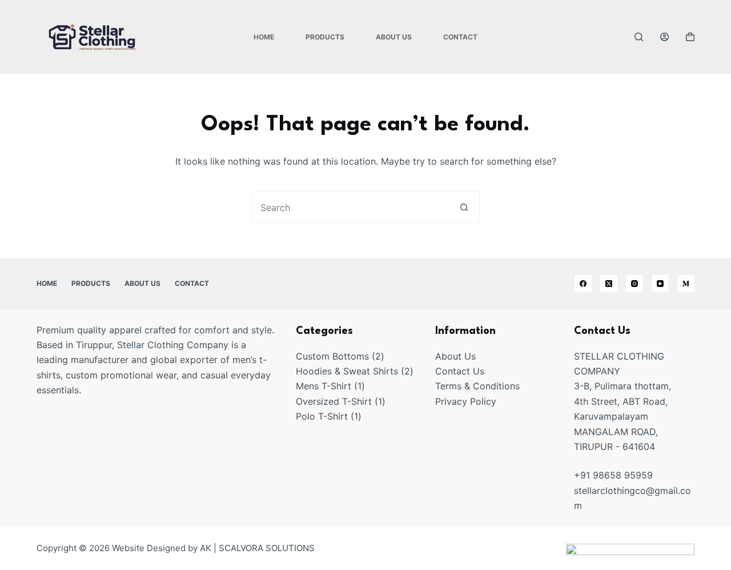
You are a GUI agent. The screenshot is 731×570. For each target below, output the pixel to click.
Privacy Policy (465, 401)
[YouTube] (660, 283)
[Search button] (464, 207)
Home (264, 37)
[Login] (664, 37)
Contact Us (459, 371)
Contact (460, 37)
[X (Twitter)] (608, 283)
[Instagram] (634, 283)
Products (325, 37)
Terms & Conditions (477, 386)
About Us (394, 37)
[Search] (638, 37)
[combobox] (350, 207)
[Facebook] (583, 283)
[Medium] (685, 283)
